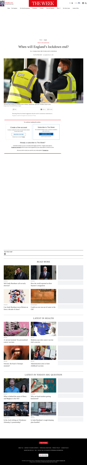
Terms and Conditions (45, 447)
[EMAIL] (5, 254)
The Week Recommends (25, 8)
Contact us (45, 150)
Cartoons (42, 8)
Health (45, 39)
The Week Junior (66, 8)
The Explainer (14, 8)
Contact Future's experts (31, 447)
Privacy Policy (56, 447)
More (58, 8)
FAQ (36, 450)
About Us (20, 447)
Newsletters (34, 8)
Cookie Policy (65, 447)
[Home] (8, 8)
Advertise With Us (29, 450)
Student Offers (76, 8)
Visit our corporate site (60, 460)
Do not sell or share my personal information (50, 450)
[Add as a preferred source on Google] (43, 455)
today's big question (43, 42)
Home (40, 39)
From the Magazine (50, 8)
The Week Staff (38, 54)
